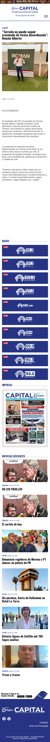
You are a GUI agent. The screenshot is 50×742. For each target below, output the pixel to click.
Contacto (44, 722)
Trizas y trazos (11, 674)
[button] (46, 17)
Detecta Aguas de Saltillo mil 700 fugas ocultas (22, 638)
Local (5, 28)
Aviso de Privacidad (38, 726)
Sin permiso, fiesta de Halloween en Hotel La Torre (23, 599)
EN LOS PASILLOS (12, 489)
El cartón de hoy (12, 524)
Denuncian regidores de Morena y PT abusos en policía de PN (24, 561)
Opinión (5, 485)
